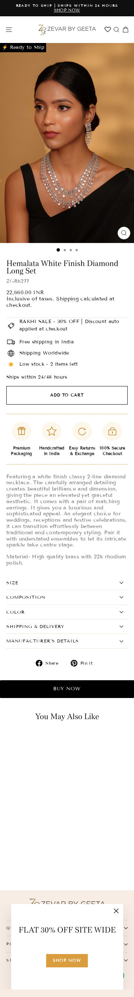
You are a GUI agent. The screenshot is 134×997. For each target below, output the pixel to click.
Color (15, 612)
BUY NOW (67, 689)
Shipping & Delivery (35, 626)
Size (12, 582)
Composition (25, 597)
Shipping (67, 299)
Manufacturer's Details (42, 641)
